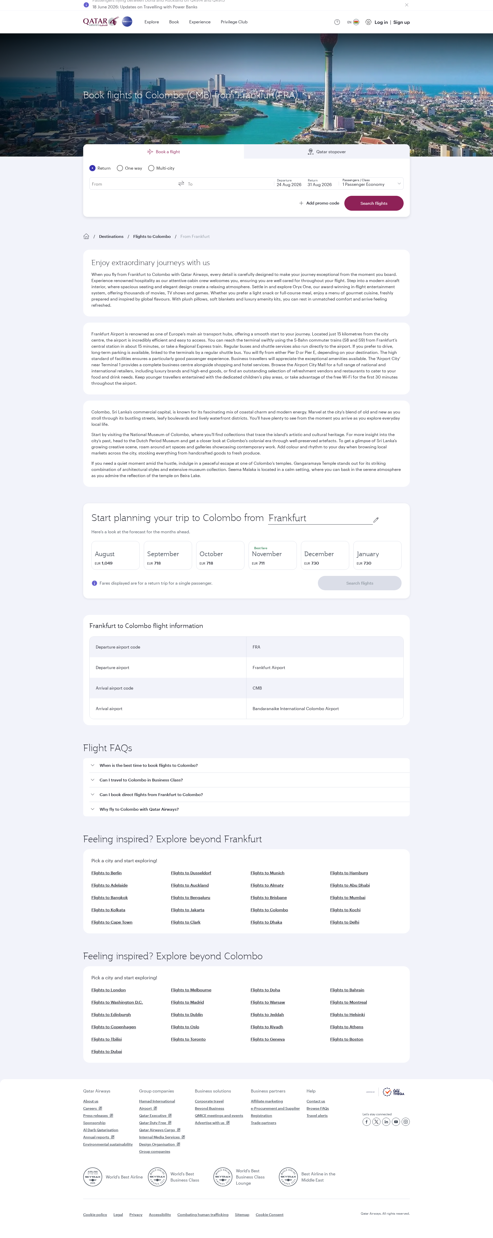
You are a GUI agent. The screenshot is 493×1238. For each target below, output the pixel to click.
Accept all (373, 1221)
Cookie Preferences (330, 1221)
